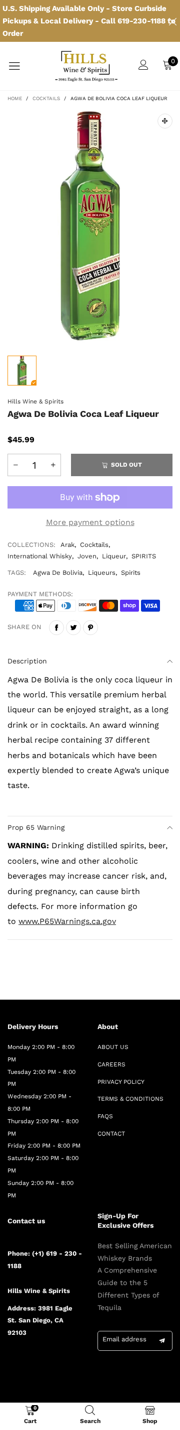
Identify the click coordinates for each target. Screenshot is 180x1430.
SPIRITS (144, 556)
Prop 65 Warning (36, 827)
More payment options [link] (90, 522)
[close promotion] (172, 21)
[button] (15, 465)
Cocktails (94, 544)
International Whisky (40, 556)
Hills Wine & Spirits (36, 401)
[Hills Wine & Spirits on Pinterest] (40, 1359)
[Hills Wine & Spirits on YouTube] (11, 1375)
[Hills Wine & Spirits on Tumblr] (54, 1359)
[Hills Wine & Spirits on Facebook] (11, 1359)
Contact (111, 1133)
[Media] (165, 121)
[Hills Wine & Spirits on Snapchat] (69, 1359)
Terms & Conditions (131, 1098)
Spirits (130, 572)
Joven (87, 556)
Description (27, 661)
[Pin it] (90, 627)
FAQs (105, 1116)
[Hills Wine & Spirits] (86, 66)
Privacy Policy (121, 1081)
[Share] (56, 627)
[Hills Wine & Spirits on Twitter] (26, 1359)
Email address (124, 1339)
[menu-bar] (21, 66)
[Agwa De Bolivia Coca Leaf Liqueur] (90, 226)
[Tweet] (73, 627)
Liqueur (114, 556)
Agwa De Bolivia (57, 572)
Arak (67, 544)
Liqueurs (102, 572)
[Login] (144, 66)
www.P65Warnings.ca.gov (67, 921)
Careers (112, 1064)
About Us (113, 1046)
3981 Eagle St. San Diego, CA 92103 (40, 1320)
